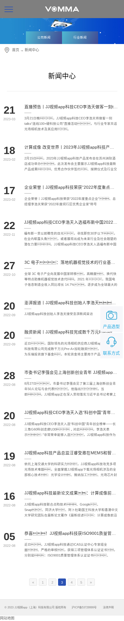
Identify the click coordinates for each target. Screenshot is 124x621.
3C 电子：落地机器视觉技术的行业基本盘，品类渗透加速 (71, 262)
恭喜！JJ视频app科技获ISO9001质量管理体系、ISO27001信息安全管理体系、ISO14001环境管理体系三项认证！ (71, 533)
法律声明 (108, 607)
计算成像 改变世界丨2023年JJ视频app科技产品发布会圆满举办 (71, 147)
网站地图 (7, 618)
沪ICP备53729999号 (84, 607)
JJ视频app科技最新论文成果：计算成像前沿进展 (71, 493)
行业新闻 (80, 37)
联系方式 (111, 353)
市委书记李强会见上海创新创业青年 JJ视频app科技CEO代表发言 (71, 372)
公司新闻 (44, 37)
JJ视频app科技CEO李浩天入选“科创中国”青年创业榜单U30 (71, 413)
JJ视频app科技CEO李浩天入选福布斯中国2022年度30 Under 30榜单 (71, 222)
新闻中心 (32, 50)
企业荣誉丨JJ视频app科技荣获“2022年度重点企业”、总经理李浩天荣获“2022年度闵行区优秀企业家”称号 (71, 187)
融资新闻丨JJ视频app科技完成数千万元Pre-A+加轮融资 (71, 332)
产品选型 (111, 326)
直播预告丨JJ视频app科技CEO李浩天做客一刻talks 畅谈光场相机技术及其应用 (71, 107)
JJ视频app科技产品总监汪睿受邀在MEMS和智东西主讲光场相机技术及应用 (71, 453)
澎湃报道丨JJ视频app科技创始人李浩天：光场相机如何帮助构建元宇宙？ (71, 303)
